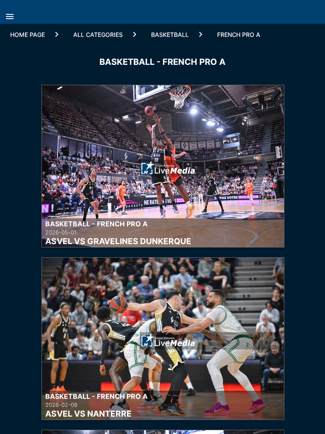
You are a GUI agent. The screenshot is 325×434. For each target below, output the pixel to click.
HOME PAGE (27, 34)
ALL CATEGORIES (98, 34)
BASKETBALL (170, 34)
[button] (12, 14)
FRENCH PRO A (238, 34)
